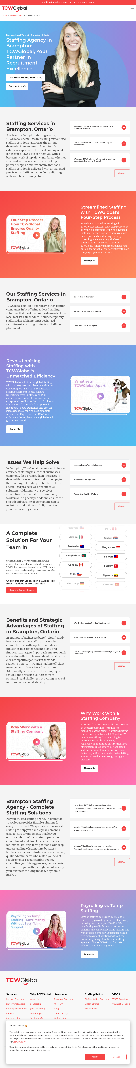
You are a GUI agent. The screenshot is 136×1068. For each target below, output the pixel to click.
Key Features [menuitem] (91, 1008)
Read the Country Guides (21, 590)
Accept (95, 1057)
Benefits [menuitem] (10, 1013)
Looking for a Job (17, 86)
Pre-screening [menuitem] (13, 1018)
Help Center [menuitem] (60, 1018)
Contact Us (15, 429)
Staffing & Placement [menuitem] (16, 1008)
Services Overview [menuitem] (15, 999)
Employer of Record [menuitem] (15, 1004)
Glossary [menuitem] (58, 1004)
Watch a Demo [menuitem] (92, 1004)
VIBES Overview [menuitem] (120, 999)
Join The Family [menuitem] (37, 1008)
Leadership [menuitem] (35, 1004)
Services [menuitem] (11, 994)
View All (122, 173)
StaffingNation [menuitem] (94, 994)
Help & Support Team (83, 2)
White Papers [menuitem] (36, 1013)
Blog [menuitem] (56, 1008)
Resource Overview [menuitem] (63, 999)
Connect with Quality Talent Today (25, 77)
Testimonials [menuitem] (36, 1018)
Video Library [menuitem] (61, 1013)
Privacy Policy (19, 1042)
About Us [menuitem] (34, 999)
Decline (116, 1057)
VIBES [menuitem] (116, 994)
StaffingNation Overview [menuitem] (97, 999)
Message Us (89, 261)
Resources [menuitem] (60, 994)
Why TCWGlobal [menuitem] (40, 994)
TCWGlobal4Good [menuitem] (121, 1004)
